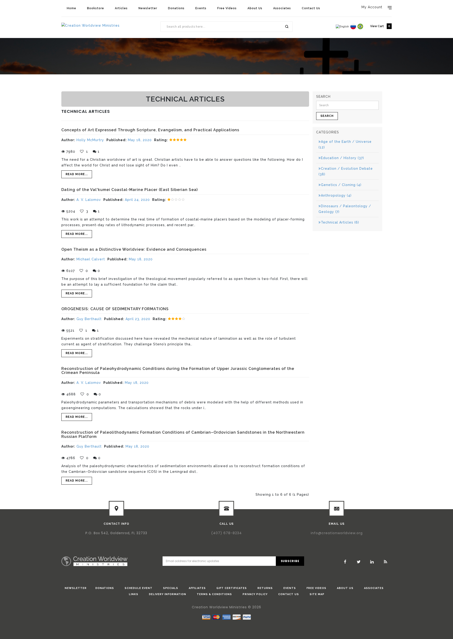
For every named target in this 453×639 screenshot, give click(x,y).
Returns (265, 588)
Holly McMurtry (90, 140)
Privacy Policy (255, 594)
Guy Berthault (89, 319)
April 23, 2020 (138, 319)
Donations (176, 8)
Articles (121, 8)
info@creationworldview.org (337, 533)
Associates (282, 8)
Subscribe (290, 561)
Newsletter (147, 8)
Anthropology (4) (336, 195)
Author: (68, 140)
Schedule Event (138, 588)
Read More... (77, 174)
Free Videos (227, 8)
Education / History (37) (342, 158)
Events (200, 8)
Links (133, 594)
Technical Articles (110, 90)
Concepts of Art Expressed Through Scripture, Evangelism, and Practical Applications (150, 130)
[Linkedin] (372, 562)
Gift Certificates (231, 588)
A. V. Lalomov (88, 200)
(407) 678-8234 (226, 533)
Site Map (317, 594)
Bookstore (95, 8)
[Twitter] (359, 562)
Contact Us (311, 8)
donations (104, 588)
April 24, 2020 (137, 200)
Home (71, 8)
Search (286, 27)
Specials (170, 588)
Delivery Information (167, 594)
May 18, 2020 (140, 140)
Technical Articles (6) (340, 222)
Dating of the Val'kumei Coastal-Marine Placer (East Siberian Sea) (129, 189)
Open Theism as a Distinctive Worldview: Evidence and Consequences (133, 249)
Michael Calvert (90, 259)
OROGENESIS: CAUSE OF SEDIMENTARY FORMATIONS (115, 309)
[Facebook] (345, 562)
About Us (254, 8)
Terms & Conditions (214, 594)
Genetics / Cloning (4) (341, 185)
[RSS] (385, 562)
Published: (116, 140)
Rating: (161, 140)
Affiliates (197, 588)
